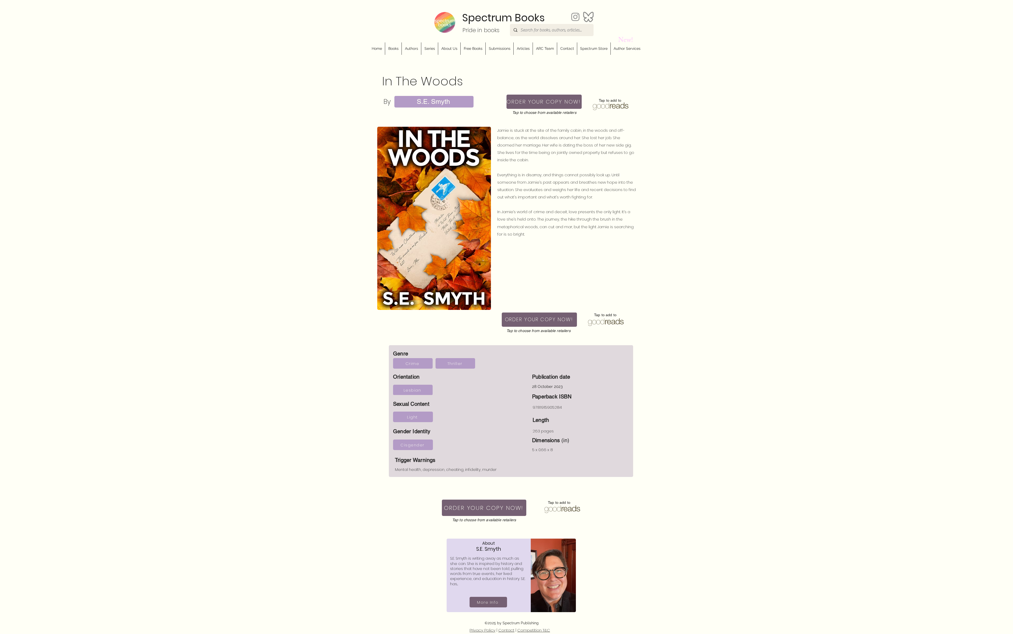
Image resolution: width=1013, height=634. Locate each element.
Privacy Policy (482, 630)
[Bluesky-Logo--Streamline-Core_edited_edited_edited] (588, 16)
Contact (506, 630)
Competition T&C (533, 630)
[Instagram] (575, 16)
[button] (449, 48)
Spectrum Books (503, 18)
